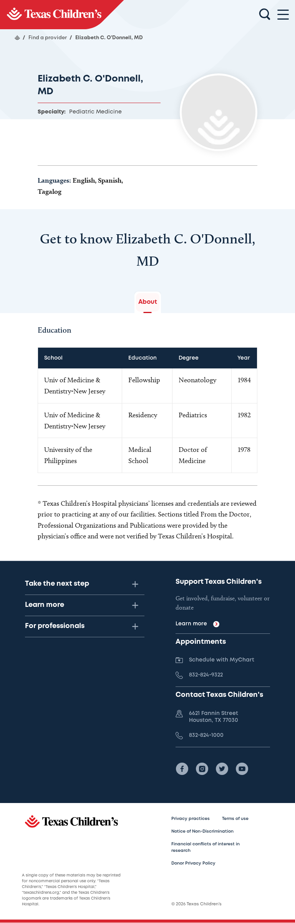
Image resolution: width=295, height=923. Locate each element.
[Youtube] (242, 768)
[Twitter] (222, 768)
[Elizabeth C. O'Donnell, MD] (62, 14)
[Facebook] (182, 768)
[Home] (17, 37)
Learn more (44, 605)
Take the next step (57, 584)
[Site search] (264, 14)
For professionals (55, 626)
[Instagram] (202, 768)
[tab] (147, 302)
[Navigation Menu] (283, 15)
